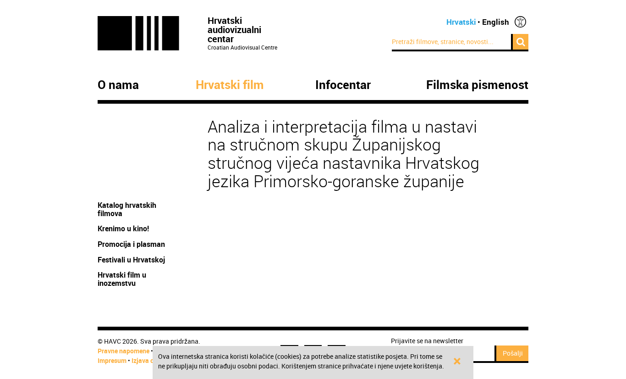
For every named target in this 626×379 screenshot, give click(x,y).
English (495, 22)
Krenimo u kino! (124, 228)
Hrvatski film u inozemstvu (122, 279)
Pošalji (513, 353)
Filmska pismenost (477, 85)
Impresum (112, 360)
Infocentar (343, 85)
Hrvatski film (230, 85)
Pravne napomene (123, 350)
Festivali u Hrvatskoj (131, 260)
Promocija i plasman (131, 244)
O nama (118, 85)
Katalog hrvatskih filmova (127, 209)
